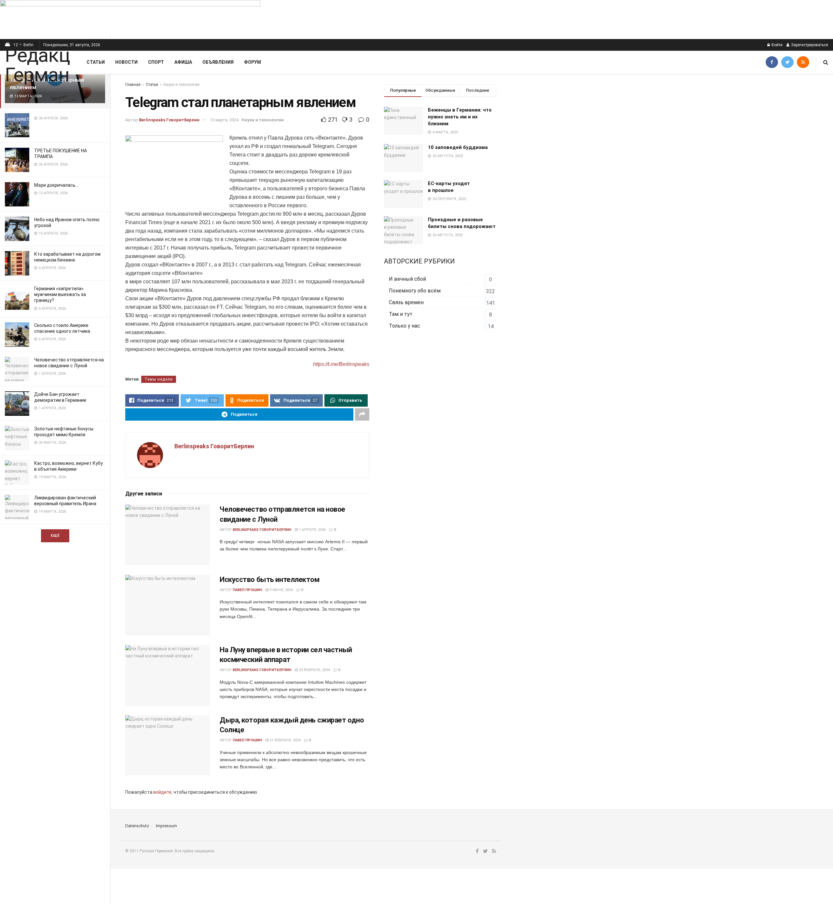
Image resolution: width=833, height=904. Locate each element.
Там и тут (401, 314)
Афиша (183, 62)
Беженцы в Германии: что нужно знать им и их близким (460, 117)
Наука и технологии (181, 84)
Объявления (218, 62)
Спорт (156, 62)
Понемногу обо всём (415, 291)
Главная (133, 84)
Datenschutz (137, 825)
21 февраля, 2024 (284, 740)
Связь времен (406, 302)
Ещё (55, 535)
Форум (252, 62)
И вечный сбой (407, 279)
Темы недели (158, 379)
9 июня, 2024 (280, 590)
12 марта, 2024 (224, 119)
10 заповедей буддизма (458, 147)
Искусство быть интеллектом (270, 579)
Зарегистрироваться (809, 45)
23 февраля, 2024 (314, 670)
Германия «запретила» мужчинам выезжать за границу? (60, 294)
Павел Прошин (247, 590)
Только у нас (404, 326)
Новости (126, 62)
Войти (777, 45)
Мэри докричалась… (56, 185)
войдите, (162, 792)
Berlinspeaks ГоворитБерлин (169, 119)
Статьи (96, 62)
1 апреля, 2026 (312, 530)
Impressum (166, 825)
